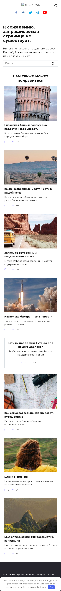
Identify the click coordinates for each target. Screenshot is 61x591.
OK (51, 587)
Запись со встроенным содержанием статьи (20, 254)
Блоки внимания (16, 476)
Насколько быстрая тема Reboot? (28, 316)
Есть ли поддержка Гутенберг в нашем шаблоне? (30, 345)
